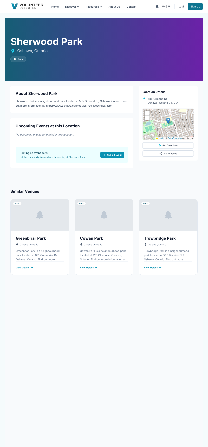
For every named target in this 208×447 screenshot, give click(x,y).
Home (55, 6)
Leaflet (161, 138)
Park (20, 59)
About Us (114, 6)
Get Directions (170, 145)
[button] (168, 120)
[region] (168, 124)
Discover (70, 6)
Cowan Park (91, 238)
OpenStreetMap (175, 138)
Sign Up (195, 6)
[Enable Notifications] (157, 6)
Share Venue (170, 153)
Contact (131, 6)
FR (169, 6)
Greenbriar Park (31, 238)
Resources (92, 6)
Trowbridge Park (160, 238)
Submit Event (114, 154)
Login (181, 6)
